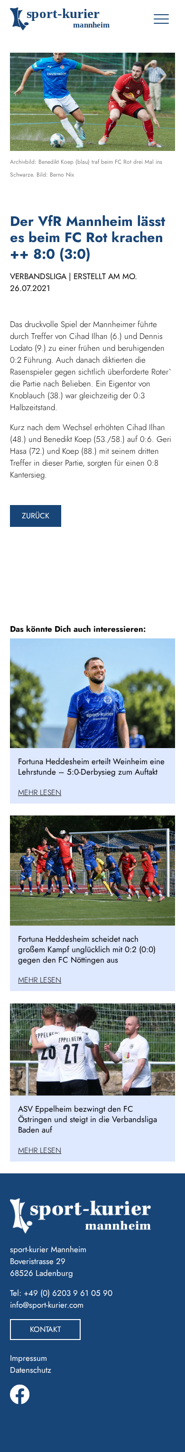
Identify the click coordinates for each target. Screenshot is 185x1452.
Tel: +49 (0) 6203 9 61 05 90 (61, 1293)
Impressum (28, 1358)
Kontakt (45, 1329)
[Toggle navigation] (161, 18)
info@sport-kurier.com (46, 1305)
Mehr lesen (39, 792)
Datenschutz (30, 1370)
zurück (35, 515)
